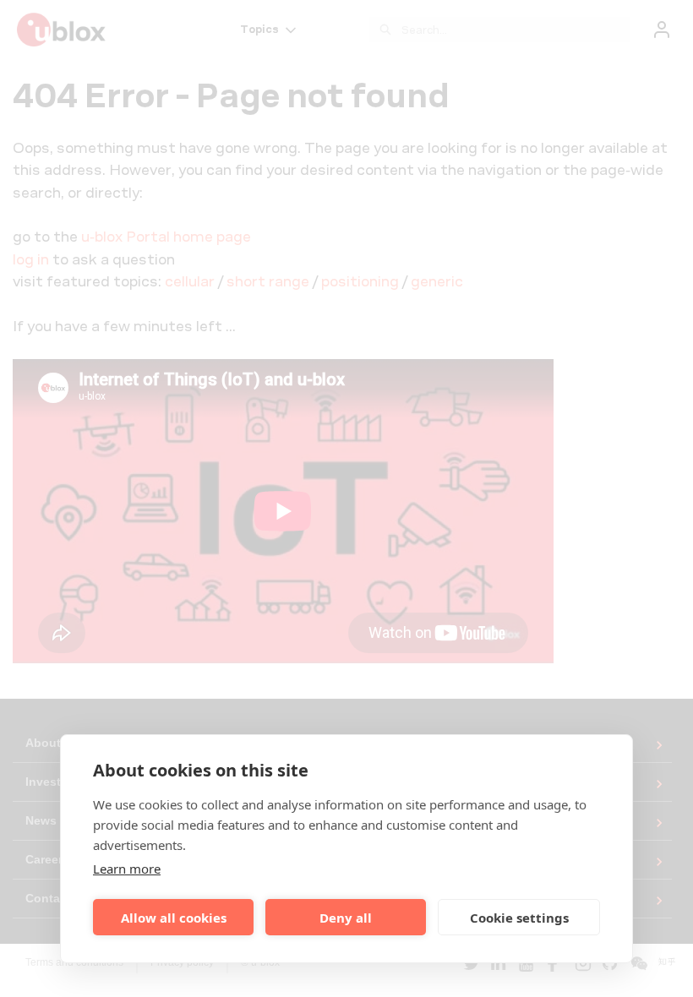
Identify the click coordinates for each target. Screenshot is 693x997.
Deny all (345, 917)
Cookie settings (519, 917)
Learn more (127, 868)
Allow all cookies (173, 917)
